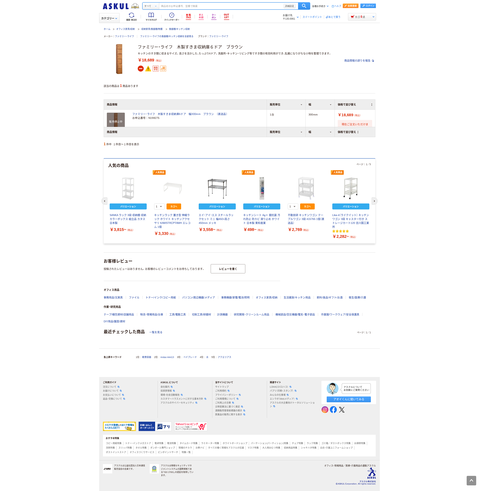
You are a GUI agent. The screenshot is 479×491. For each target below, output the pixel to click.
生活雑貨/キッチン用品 (297, 297)
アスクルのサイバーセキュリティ (177, 403)
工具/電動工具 (177, 314)
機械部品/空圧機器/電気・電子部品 (295, 314)
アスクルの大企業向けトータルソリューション (292, 405)
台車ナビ (200, 448)
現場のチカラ (185, 448)
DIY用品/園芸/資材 (114, 321)
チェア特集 (297, 443)
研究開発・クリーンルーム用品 (251, 314)
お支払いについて (112, 395)
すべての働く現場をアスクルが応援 (226, 448)
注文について (109, 387)
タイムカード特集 (189, 443)
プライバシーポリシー (226, 395)
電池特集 (171, 443)
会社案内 (165, 387)
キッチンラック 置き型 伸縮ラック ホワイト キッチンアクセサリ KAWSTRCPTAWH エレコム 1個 (172, 221)
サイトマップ (222, 387)
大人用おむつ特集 (271, 448)
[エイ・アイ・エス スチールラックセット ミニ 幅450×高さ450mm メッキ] (217, 188)
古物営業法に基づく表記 (227, 406)
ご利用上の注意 (223, 403)
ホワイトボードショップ (235, 443)
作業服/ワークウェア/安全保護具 (340, 314)
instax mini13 (167, 357)
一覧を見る (155, 332)
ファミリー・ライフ (124, 36)
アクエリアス (224, 357)
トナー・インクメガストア (138, 443)
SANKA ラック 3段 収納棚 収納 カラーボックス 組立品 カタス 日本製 (128, 219)
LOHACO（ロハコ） (279, 387)
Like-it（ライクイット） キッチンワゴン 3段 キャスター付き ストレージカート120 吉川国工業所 (350, 221)
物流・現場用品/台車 (151, 314)
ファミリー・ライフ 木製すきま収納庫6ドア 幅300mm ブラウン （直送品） (179, 113)
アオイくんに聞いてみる (348, 399)
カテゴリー (107, 18)
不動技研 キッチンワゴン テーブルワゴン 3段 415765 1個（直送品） (306, 219)
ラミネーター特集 (210, 443)
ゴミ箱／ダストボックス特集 (336, 443)
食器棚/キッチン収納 (179, 29)
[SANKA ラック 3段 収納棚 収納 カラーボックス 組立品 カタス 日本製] (128, 188)
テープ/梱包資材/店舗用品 (119, 314)
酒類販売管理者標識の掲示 (228, 410)
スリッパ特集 (125, 448)
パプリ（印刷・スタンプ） (281, 391)
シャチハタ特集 (309, 448)
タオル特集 (141, 448)
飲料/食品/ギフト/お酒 (330, 297)
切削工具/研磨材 (201, 314)
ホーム (107, 29)
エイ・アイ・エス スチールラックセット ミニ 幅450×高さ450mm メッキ (216, 219)
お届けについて (111, 391)
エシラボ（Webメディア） (282, 399)
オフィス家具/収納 (125, 29)
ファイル (134, 297)
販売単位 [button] (275, 131)
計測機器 (222, 314)
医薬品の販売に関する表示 (228, 414)
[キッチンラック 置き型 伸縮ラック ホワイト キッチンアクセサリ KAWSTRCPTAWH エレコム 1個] (173, 188)
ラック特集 (312, 443)
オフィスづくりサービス (142, 452)
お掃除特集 (359, 443)
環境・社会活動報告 (170, 395)
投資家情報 (166, 391)
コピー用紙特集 (114, 443)
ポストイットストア (116, 452)
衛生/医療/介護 (357, 297)
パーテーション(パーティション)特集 (269, 443)
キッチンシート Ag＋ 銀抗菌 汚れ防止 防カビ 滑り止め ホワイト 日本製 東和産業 (261, 219)
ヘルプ (337, 6)
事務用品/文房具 (113, 297)
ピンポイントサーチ (168, 452)
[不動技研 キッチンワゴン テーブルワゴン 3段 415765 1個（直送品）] (306, 188)
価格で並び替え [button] (347, 131)
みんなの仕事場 (278, 395)
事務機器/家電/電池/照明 (235, 297)
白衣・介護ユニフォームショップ (336, 448)
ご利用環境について (225, 399)
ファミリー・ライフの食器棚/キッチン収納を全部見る (166, 36)
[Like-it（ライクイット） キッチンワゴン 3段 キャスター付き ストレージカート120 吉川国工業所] (351, 188)
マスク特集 (253, 448)
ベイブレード (190, 357)
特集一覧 (186, 452)
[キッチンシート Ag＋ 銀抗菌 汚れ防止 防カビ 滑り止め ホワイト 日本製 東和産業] (262, 188)
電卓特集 (159, 443)
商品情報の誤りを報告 (357, 60)
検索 (304, 6)
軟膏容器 (146, 357)
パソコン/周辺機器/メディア (198, 297)
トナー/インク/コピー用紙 (161, 297)
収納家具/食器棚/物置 (152, 29)
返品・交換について (112, 399)
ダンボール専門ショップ (162, 448)
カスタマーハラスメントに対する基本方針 (182, 399)
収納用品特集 (290, 448)
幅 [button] (310, 131)
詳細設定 (289, 6)
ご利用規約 (220, 391)
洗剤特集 (110, 448)
